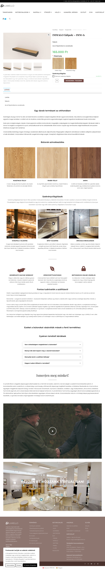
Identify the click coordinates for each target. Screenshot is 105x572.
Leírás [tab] (7, 90)
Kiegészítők (68, 29)
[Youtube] (91, 563)
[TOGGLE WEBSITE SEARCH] (10, 19)
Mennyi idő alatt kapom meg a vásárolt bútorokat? (42, 351)
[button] (48, 35)
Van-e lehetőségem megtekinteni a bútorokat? (41, 344)
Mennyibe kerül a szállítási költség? (37, 357)
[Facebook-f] (85, 563)
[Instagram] (88, 563)
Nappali (61, 29)
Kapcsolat (70, 534)
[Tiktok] (94, 563)
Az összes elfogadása (30, 565)
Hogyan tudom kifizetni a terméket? (37, 363)
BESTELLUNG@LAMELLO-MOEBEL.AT (77, 1)
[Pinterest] (97, 563)
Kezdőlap (55, 29)
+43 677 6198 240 (95, 1)
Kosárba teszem (74, 81)
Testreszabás (10, 565)
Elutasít (19, 565)
